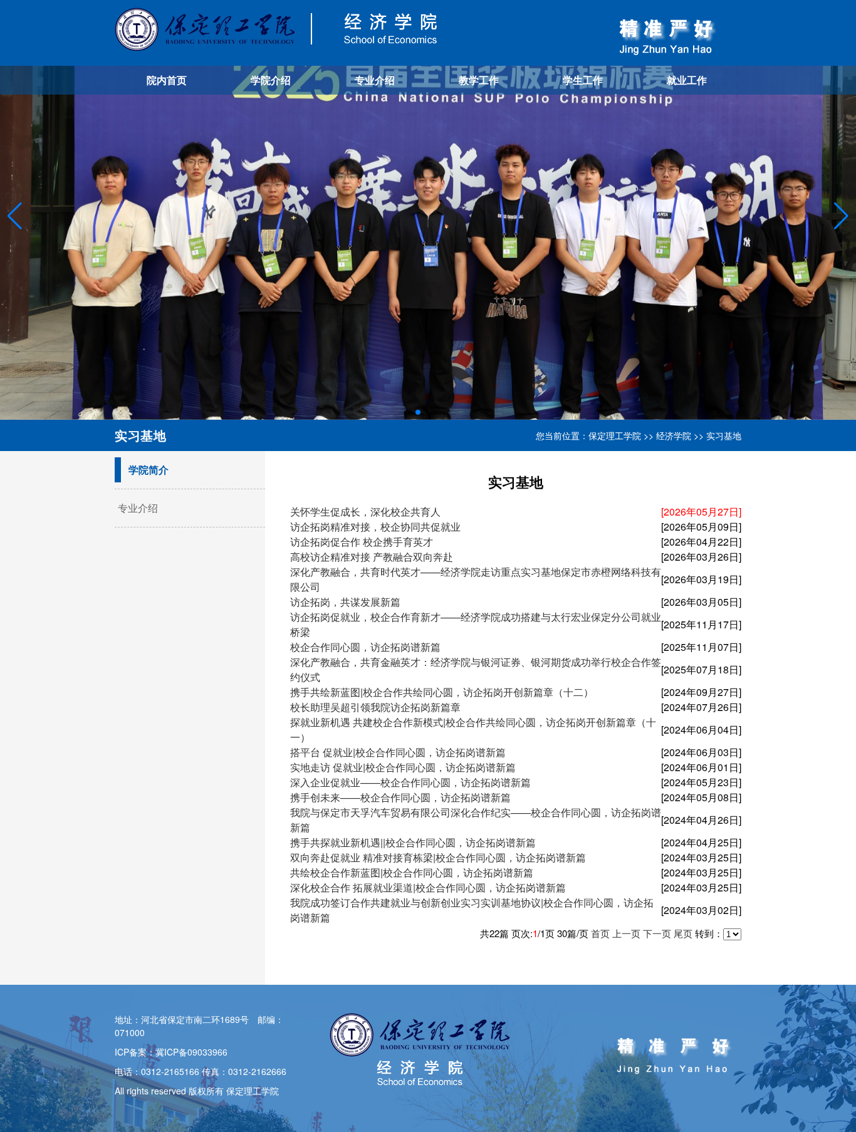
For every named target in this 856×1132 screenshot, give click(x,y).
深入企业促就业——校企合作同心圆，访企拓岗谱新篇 (410, 782)
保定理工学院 (614, 435)
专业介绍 (375, 80)
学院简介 (148, 469)
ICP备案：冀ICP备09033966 (171, 1052)
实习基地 (723, 435)
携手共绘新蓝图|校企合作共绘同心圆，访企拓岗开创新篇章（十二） (441, 692)
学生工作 (583, 80)
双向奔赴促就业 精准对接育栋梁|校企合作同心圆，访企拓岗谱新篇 (438, 857)
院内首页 (167, 80)
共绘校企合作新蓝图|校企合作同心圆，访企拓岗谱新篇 (411, 872)
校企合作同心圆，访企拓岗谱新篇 (365, 647)
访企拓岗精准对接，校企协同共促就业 (375, 526)
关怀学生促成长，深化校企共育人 (365, 511)
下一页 (657, 933)
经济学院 (673, 435)
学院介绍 (271, 80)
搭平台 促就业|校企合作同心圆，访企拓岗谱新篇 (398, 752)
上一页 (626, 933)
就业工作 (687, 80)
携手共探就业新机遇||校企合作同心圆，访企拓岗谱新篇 (413, 842)
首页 (600, 933)
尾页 (683, 933)
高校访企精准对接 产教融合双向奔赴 (371, 556)
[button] (841, 216)
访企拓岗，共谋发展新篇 (345, 602)
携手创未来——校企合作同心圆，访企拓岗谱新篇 (400, 797)
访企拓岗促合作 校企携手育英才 (361, 541)
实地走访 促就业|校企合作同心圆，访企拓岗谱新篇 (403, 767)
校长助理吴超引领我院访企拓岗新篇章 (375, 707)
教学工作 (479, 80)
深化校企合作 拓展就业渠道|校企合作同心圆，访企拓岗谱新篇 (428, 887)
